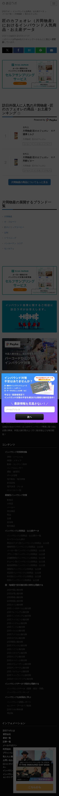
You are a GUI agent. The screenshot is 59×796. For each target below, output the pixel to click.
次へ (29, 416)
